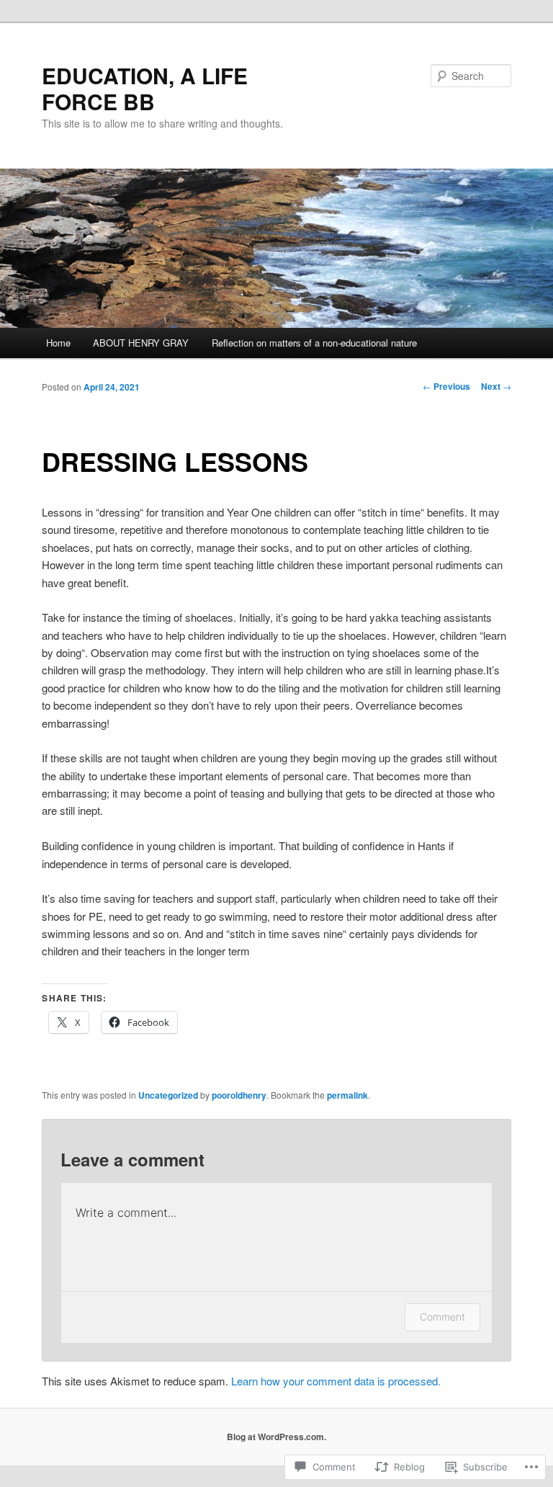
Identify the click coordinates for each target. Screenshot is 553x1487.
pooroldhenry (239, 1095)
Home (58, 342)
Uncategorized (168, 1095)
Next (496, 386)
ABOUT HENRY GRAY (141, 342)
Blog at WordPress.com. (276, 1436)
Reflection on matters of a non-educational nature (314, 342)
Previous (446, 386)
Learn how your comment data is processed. (336, 1380)
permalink (347, 1095)
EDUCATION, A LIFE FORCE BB (145, 88)
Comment (442, 1316)
